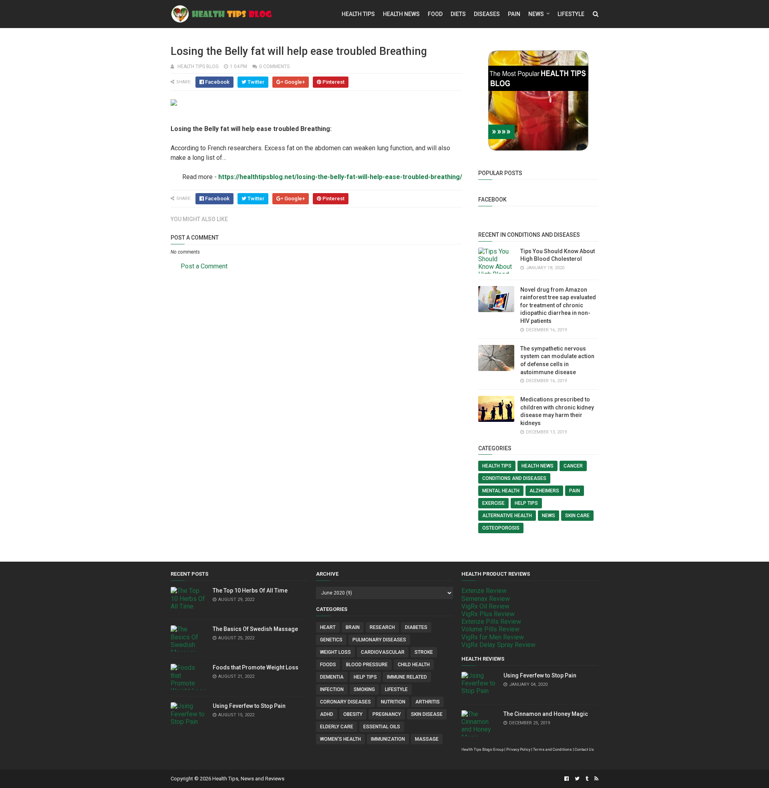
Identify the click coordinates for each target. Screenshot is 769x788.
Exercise (493, 503)
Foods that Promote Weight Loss (255, 667)
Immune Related (407, 677)
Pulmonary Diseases (379, 640)
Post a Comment (204, 266)
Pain (514, 14)
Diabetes (416, 627)
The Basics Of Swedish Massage (255, 629)
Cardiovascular (383, 652)
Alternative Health (507, 515)
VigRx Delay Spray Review (498, 645)
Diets (458, 14)
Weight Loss (335, 652)
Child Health (414, 664)
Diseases (487, 14)
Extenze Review (484, 591)
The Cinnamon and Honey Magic (545, 714)
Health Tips (358, 14)
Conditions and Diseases (514, 478)
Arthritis (427, 702)
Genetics (331, 640)
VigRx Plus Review (488, 614)
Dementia (332, 677)
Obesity (352, 714)
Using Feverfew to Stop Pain (249, 706)
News (536, 14)
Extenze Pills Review (491, 621)
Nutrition (393, 702)
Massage (427, 739)
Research (382, 627)
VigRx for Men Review (492, 637)
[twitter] (577, 779)
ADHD (326, 714)
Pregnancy (386, 714)
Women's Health (340, 739)
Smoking (364, 689)
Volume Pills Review (490, 629)
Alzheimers (544, 491)
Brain (353, 627)
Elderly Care (336, 727)
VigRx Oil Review (485, 606)
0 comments (274, 66)
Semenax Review (485, 599)
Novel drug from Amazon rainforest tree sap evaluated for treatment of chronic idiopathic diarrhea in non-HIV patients (558, 305)
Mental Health (500, 491)
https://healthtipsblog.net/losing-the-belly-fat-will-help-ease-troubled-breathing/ (340, 177)
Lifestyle (571, 14)
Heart (328, 627)
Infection (332, 689)
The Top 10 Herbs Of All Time (250, 590)
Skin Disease (427, 714)
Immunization (388, 739)
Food (435, 14)
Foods (328, 664)
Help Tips (526, 503)
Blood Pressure (367, 664)
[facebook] (566, 779)
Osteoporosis (500, 528)
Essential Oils (381, 727)
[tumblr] (587, 779)
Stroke (424, 652)
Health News (401, 14)
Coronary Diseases (345, 702)
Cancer (573, 466)
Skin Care (577, 515)
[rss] (595, 779)
